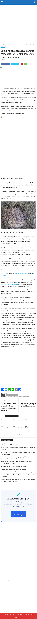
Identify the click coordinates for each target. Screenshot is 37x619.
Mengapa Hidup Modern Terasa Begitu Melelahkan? (13, 469)
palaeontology (24, 396)
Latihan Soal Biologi (28, 614)
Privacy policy (19, 614)
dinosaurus (8, 396)
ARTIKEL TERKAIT (12, 416)
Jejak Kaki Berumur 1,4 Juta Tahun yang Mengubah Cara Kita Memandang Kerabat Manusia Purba (16, 457)
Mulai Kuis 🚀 (18, 515)
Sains (2, 47)
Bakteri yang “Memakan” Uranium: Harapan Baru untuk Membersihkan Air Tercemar (18, 475)
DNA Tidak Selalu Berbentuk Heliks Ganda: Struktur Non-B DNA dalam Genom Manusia (18, 448)
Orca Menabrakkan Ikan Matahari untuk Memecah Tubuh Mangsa (17, 472)
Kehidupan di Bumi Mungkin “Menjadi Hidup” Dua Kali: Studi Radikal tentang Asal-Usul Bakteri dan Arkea (18, 444)
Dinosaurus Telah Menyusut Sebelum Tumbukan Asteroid (6, 429)
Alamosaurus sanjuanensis (20, 273)
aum (5, 393)
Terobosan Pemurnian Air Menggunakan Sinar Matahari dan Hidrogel (27, 405)
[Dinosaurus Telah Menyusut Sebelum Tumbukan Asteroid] (6, 423)
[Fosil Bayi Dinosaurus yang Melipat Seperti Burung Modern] (30, 423)
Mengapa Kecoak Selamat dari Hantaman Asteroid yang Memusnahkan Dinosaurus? (18, 430)
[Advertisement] (18, 23)
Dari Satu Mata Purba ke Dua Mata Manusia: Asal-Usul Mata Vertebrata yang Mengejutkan (18, 453)
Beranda (2, 44)
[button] (34, 2)
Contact (6, 614)
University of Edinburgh (11, 395)
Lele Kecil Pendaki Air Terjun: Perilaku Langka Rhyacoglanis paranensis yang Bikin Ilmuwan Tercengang (18, 480)
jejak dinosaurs (15, 396)
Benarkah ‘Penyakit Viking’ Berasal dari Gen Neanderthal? (15, 466)
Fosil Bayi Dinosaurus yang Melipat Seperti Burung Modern (29, 429)
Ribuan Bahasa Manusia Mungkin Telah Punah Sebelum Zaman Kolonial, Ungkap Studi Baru (16, 462)
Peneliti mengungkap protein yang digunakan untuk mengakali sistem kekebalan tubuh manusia (9, 406)
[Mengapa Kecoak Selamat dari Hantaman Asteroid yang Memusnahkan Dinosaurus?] (18, 423)
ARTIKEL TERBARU (25, 416)
